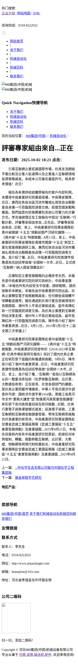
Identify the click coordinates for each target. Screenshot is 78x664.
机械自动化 (18, 58)
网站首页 (16, 41)
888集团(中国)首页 (15, 514)
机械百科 (16, 67)
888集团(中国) (36, 136)
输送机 (39, 654)
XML (36, 13)
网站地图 (24, 13)
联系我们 (16, 76)
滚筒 (30, 654)
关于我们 (16, 50)
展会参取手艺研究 (28, 477)
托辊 (22, 654)
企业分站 (8, 13)
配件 (48, 654)
